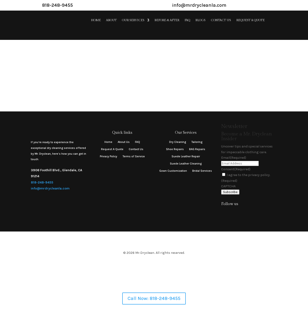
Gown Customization (173, 170)
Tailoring (196, 142)
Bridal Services (202, 170)
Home (96, 20)
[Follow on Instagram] (224, 213)
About (111, 20)
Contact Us (221, 20)
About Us (124, 142)
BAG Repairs (197, 149)
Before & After (166, 20)
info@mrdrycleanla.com (50, 188)
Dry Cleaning (177, 142)
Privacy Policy (108, 156)
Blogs (200, 20)
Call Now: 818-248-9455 (154, 298)
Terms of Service (133, 156)
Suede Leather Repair (186, 156)
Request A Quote (250, 20)
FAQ (187, 20)
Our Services (133, 20)
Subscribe (230, 192)
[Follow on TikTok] (233, 213)
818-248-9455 (42, 182)
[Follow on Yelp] (243, 213)
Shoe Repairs (175, 149)
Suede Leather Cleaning (186, 163)
